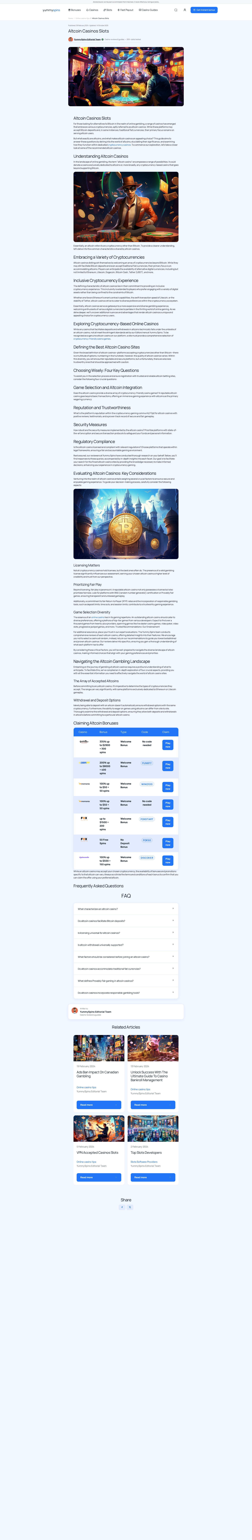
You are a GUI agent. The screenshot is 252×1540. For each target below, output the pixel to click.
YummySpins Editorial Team (87, 39)
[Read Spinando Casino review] (84, 857)
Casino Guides (150, 10)
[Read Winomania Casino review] (84, 783)
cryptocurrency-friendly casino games (92, 338)
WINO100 (147, 784)
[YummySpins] (51, 10)
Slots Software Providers (144, 1161)
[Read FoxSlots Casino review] (84, 818)
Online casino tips (86, 1087)
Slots (109, 10)
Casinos (93, 10)
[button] (126, 909)
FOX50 (147, 840)
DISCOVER (147, 857)
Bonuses (76, 10)
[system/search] (176, 10)
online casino (97, 617)
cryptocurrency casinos (119, 144)
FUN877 (146, 763)
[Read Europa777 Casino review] (84, 762)
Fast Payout (126, 10)
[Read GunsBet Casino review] (84, 741)
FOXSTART (147, 819)
